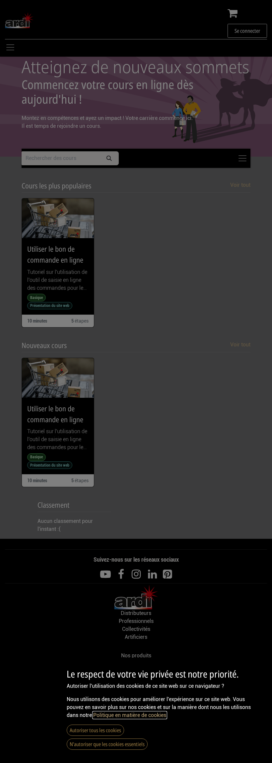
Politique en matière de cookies (129, 715)
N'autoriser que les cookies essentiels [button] (107, 744)
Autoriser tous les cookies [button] (95, 730)
